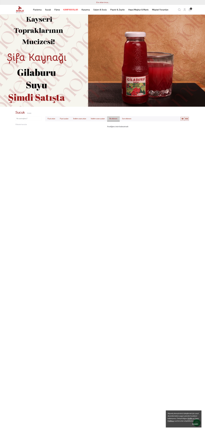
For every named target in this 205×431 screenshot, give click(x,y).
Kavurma (86, 9)
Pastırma (37, 9)
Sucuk (48, 9)
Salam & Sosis (100, 9)
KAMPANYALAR (70, 9)
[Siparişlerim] (184, 9)
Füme (57, 9)
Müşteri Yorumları (160, 9)
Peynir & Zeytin (117, 9)
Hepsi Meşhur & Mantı (138, 9)
